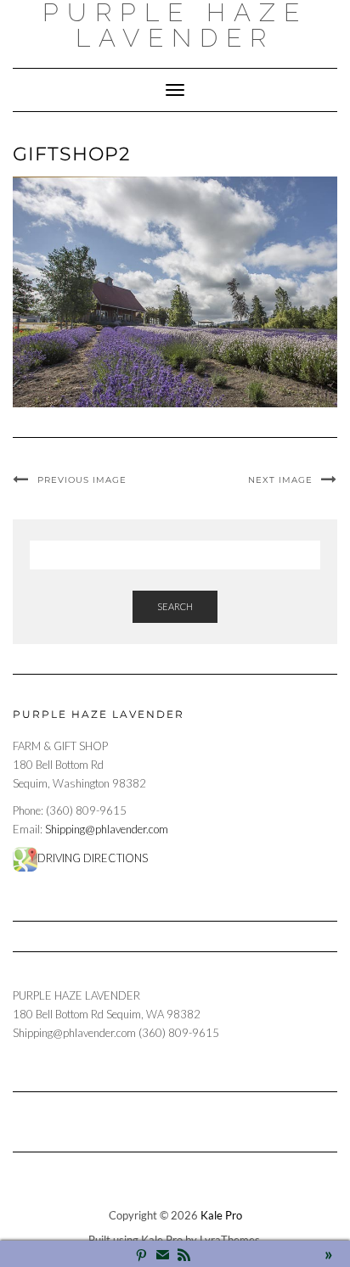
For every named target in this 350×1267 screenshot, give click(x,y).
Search (175, 606)
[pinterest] (141, 1256)
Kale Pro (221, 1215)
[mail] (162, 1256)
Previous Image (82, 479)
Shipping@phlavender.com (106, 829)
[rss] (184, 1256)
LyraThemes (230, 1240)
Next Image (280, 479)
